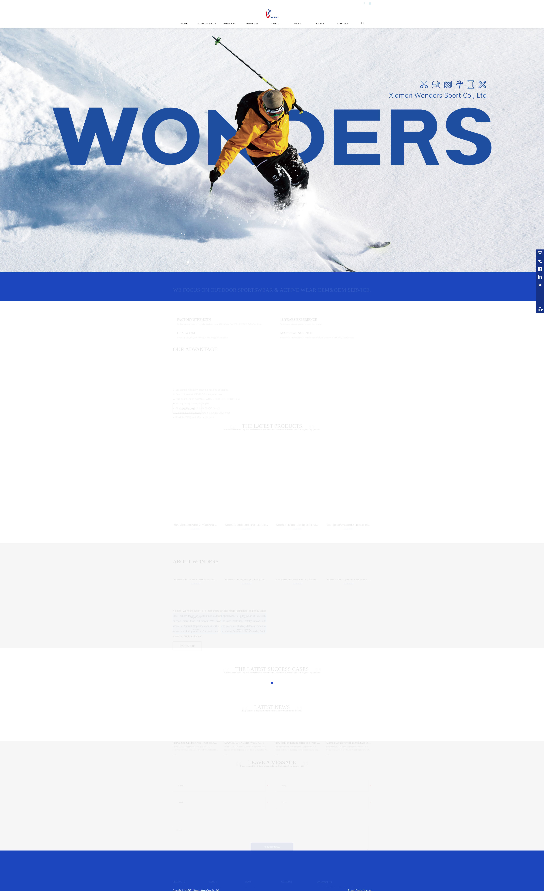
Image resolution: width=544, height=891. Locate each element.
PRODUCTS (229, 24)
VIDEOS (320, 24)
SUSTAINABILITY (206, 24)
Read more (187, 437)
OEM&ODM (252, 24)
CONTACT (342, 24)
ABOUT (275, 24)
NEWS (297, 24)
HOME (184, 24)
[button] (188, 263)
